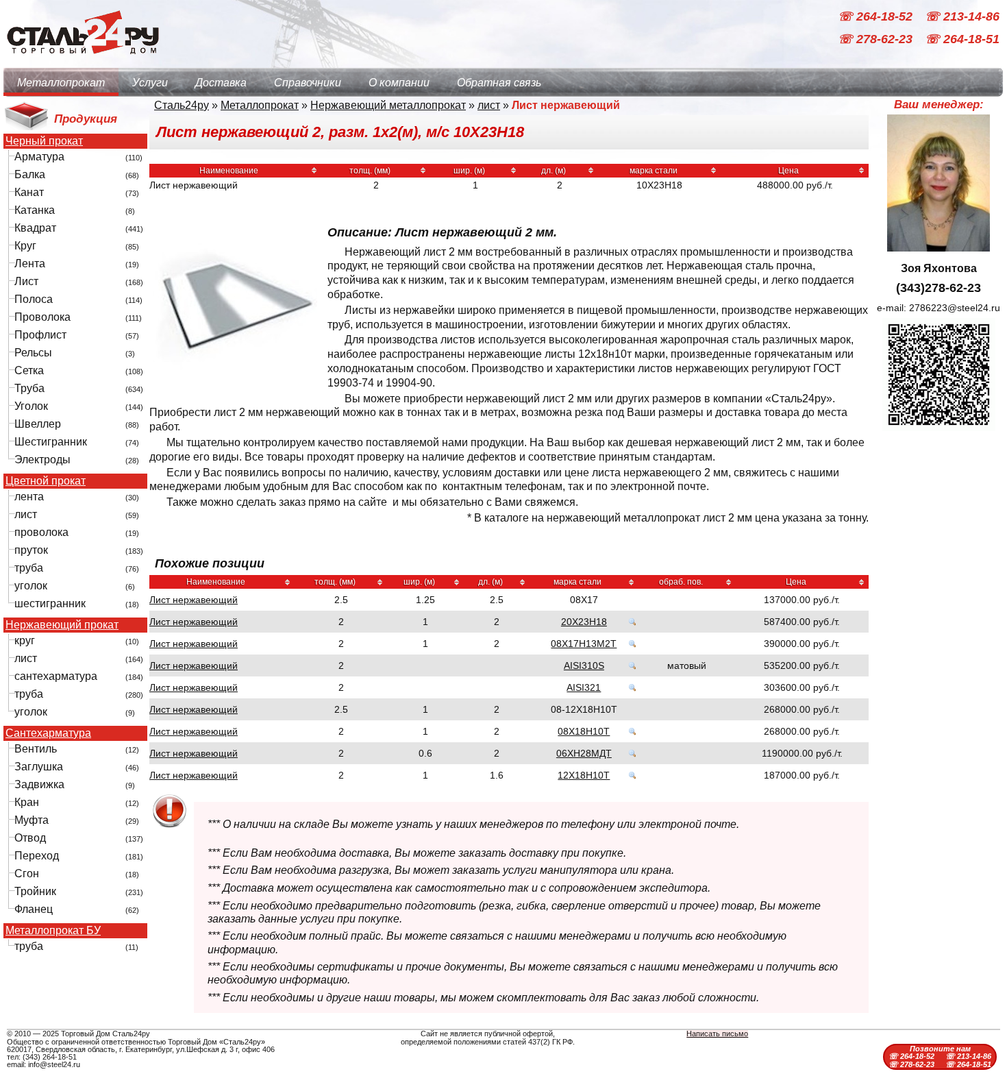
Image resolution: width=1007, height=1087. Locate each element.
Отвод (30, 838)
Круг (25, 246)
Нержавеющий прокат (62, 625)
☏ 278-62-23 (877, 40)
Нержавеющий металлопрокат (388, 105)
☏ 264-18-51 (962, 40)
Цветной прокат (45, 481)
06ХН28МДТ (584, 753)
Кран (26, 802)
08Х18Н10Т (584, 731)
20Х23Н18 (584, 621)
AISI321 (584, 687)
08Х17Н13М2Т (584, 643)
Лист (26, 281)
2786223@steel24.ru (954, 307)
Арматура (39, 156)
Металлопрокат (61, 82)
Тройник (35, 891)
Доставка (221, 82)
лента (29, 496)
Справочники (307, 82)
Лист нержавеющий (193, 599)
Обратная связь (499, 82)
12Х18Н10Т (584, 775)
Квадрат (35, 228)
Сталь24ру (181, 105)
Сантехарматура (48, 733)
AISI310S (584, 665)
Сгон (26, 873)
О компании (399, 82)
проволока (41, 532)
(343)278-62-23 (938, 288)
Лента (29, 263)
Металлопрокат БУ (53, 930)
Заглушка (38, 766)
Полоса (33, 299)
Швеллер (37, 424)
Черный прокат (44, 141)
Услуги (150, 82)
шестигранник (50, 603)
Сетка (29, 370)
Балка (29, 174)
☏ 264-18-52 (877, 16)
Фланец (33, 909)
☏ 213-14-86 (962, 16)
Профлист (40, 335)
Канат (29, 192)
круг (24, 640)
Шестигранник (50, 442)
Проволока (42, 317)
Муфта (31, 820)
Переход (36, 856)
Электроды (42, 459)
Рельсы (33, 352)
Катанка (34, 210)
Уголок (31, 406)
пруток (31, 550)
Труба (29, 388)
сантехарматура (55, 676)
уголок (30, 585)
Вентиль (35, 749)
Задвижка (39, 784)
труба (28, 568)
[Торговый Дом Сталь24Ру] (82, 61)
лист (25, 514)
